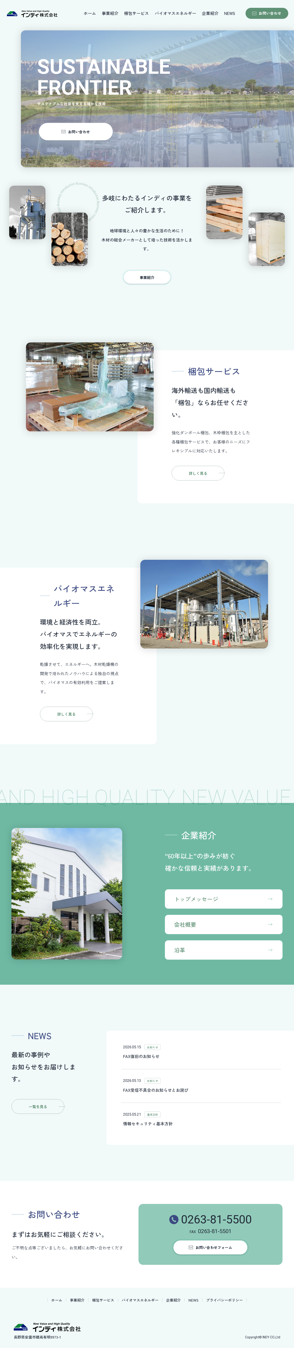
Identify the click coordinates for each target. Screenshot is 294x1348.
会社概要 (185, 924)
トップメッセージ (196, 899)
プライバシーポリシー (224, 1300)
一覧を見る (38, 1106)
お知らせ (152, 1047)
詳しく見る (198, 473)
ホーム (90, 13)
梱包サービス (136, 13)
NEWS (229, 13)
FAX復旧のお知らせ (141, 1056)
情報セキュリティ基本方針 (148, 1123)
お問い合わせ (270, 13)
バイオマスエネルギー (175, 13)
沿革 (179, 950)
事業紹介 (110, 13)
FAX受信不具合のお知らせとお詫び (155, 1090)
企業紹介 (210, 13)
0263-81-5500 (216, 1219)
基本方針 (152, 1114)
